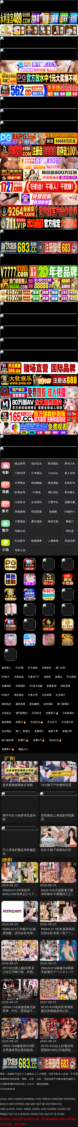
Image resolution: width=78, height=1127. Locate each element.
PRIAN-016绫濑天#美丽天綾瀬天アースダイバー (57, 970)
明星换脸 (36, 511)
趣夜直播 (20, 704)
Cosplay (53, 473)
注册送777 (33, 676)
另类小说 (20, 550)
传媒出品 (20, 531)
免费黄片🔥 (8, 749)
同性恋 (70, 531)
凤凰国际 (20, 686)
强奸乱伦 (36, 463)
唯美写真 (53, 521)
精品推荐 (20, 463)
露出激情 (36, 521)
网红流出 (53, 492)
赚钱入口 (23, 749)
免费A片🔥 (39, 740)
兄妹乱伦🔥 (55, 740)
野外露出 (70, 492)
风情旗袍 (20, 511)
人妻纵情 (53, 540)
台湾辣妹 (20, 483)
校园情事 (36, 540)
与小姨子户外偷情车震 (56, 785)
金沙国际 (6, 731)
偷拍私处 (6, 704)
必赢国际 (6, 686)
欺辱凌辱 (20, 492)
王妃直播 (47, 695)
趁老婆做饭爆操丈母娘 (18, 785)
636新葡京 (68, 713)
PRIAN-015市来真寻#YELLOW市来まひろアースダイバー (19, 894)
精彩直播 (65, 686)
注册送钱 (19, 676)
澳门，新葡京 (23, 731)
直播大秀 (67, 731)
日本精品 (36, 473)
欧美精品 (53, 463)
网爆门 (70, 521)
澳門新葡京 (22, 713)
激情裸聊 (6, 722)
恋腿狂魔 (70, 502)
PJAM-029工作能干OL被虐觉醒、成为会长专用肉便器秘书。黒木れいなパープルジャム (19, 935)
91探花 (36, 492)
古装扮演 (20, 502)
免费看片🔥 (52, 713)
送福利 (47, 676)
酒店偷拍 (19, 695)
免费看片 (39, 731)
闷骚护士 (70, 511)
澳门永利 (60, 667)
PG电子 (6, 676)
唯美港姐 (53, 483)
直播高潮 (51, 686)
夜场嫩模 (34, 704)
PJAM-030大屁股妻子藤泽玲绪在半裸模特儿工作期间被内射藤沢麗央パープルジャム (57, 896)
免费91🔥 (23, 740)
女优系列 (36, 502)
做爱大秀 (53, 731)
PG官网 (20, 667)
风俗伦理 (70, 540)
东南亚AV (69, 483)
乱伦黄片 (60, 695)
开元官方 (52, 722)
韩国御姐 (36, 483)
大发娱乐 (6, 713)
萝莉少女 (70, 463)
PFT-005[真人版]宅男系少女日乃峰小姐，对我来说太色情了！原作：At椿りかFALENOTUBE (19, 974)
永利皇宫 (37, 713)
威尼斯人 (6, 667)
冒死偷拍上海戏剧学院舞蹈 (57, 817)
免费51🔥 (21, 722)
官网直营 (47, 667)
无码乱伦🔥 (36, 722)
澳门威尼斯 (8, 740)
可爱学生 (53, 502)
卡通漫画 (20, 521)
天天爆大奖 (67, 722)
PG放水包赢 (35, 686)
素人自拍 (70, 473)
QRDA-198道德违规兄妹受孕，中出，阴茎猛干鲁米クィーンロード (19, 1011)
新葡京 (58, 676)
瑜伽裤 (53, 511)
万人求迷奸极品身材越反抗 (19, 851)
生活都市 (20, 540)
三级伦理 (20, 473)
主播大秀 (33, 695)
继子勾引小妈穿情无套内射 (19, 817)
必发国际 (48, 704)
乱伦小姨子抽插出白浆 (56, 850)
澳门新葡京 (63, 704)
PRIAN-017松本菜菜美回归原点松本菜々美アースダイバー (58, 933)
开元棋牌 (33, 667)
